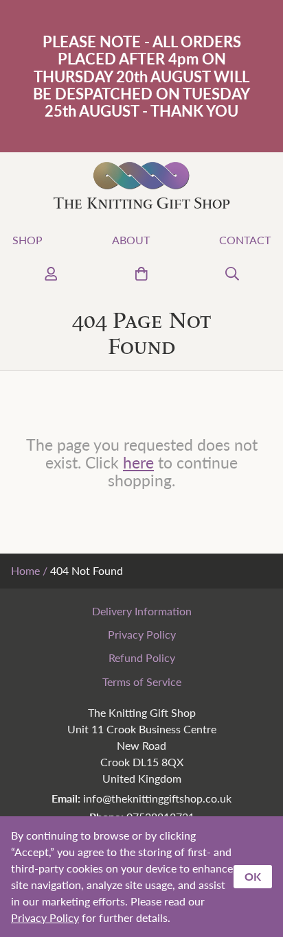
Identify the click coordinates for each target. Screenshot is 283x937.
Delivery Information (142, 611)
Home (25, 570)
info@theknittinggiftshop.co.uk (157, 798)
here (138, 462)
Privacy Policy (142, 634)
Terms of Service (141, 681)
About (131, 240)
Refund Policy (142, 657)
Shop (27, 240)
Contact (245, 240)
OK (253, 876)
